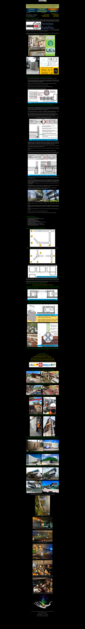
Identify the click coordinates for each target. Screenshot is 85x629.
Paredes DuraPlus (46, 14)
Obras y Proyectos (56, 16)
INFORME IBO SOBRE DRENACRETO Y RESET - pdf (42, 356)
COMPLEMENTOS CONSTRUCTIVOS (53, 11)
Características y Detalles (45, 15)
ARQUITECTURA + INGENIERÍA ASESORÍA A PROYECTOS (42, 11)
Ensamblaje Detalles (55, 14)
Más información (56, 15)
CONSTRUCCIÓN (31, 11)
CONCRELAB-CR (31, 9)
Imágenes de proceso (54, 13)
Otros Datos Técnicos (45, 16)
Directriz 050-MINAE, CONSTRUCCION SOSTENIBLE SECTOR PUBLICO (42, 359)
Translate (45, 1)
